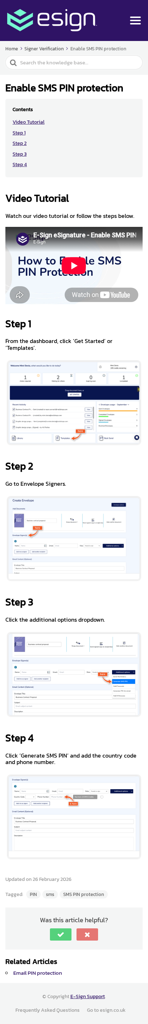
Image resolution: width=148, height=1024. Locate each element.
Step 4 (20, 164)
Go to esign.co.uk (106, 1010)
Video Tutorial (29, 122)
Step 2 (20, 143)
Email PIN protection (37, 973)
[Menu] (135, 20)
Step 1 (19, 133)
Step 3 (20, 154)
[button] (60, 934)
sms (50, 894)
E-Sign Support (87, 996)
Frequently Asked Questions (47, 1010)
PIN (33, 894)
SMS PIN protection (83, 894)
